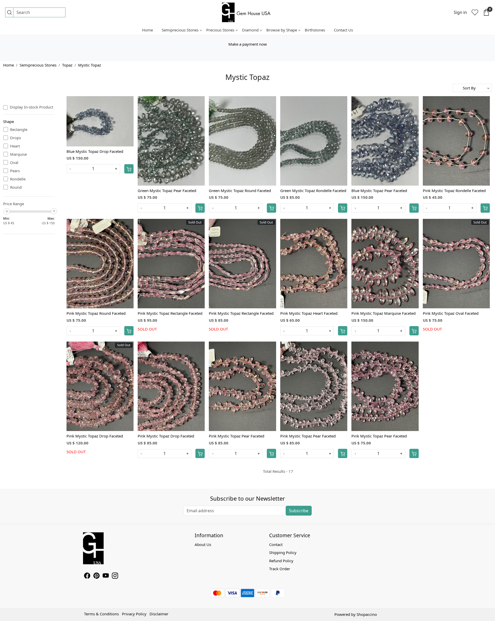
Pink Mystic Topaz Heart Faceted (308, 313)
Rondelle (18, 179)
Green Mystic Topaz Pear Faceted (167, 190)
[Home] (247, 12)
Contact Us (343, 29)
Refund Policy (281, 560)
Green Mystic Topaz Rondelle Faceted (313, 190)
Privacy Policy (134, 613)
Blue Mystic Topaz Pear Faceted (379, 190)
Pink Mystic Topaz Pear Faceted (236, 435)
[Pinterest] (96, 576)
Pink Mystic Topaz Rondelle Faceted (454, 190)
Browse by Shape (281, 29)
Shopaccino (367, 614)
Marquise (18, 154)
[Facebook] (87, 576)
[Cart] (129, 168)
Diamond (250, 29)
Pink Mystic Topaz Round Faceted (96, 313)
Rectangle (18, 129)
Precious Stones (220, 29)
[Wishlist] (475, 12)
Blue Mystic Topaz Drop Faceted (95, 151)
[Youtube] (106, 576)
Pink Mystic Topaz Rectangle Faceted (170, 313)
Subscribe (298, 511)
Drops (15, 137)
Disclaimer (159, 613)
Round (16, 187)
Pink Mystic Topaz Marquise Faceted (383, 313)
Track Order (279, 568)
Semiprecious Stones (180, 29)
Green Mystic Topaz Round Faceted (240, 190)
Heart (15, 146)
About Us (203, 544)
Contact (276, 544)
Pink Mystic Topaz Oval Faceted (450, 313)
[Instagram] (115, 576)
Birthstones (315, 29)
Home (147, 29)
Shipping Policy (282, 552)
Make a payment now (247, 44)
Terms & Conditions (101, 613)
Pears (15, 170)
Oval (14, 162)
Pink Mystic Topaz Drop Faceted (95, 435)
